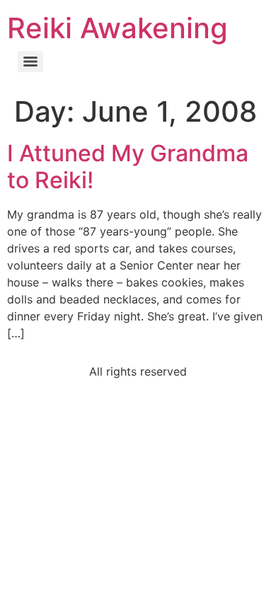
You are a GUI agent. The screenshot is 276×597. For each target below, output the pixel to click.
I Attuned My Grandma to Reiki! (127, 166)
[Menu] (30, 61)
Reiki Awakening (117, 28)
